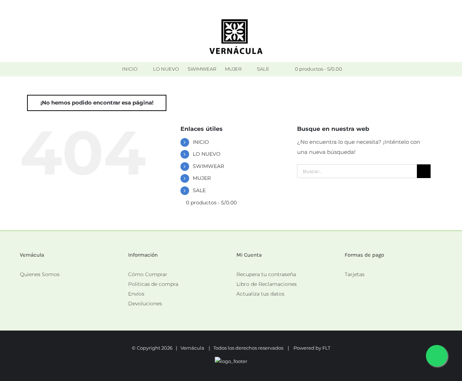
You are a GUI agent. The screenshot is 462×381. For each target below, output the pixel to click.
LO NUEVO (207, 154)
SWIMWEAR (208, 166)
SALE (199, 190)
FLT (326, 348)
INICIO (201, 142)
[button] (280, 69)
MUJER (202, 178)
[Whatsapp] (347, 284)
